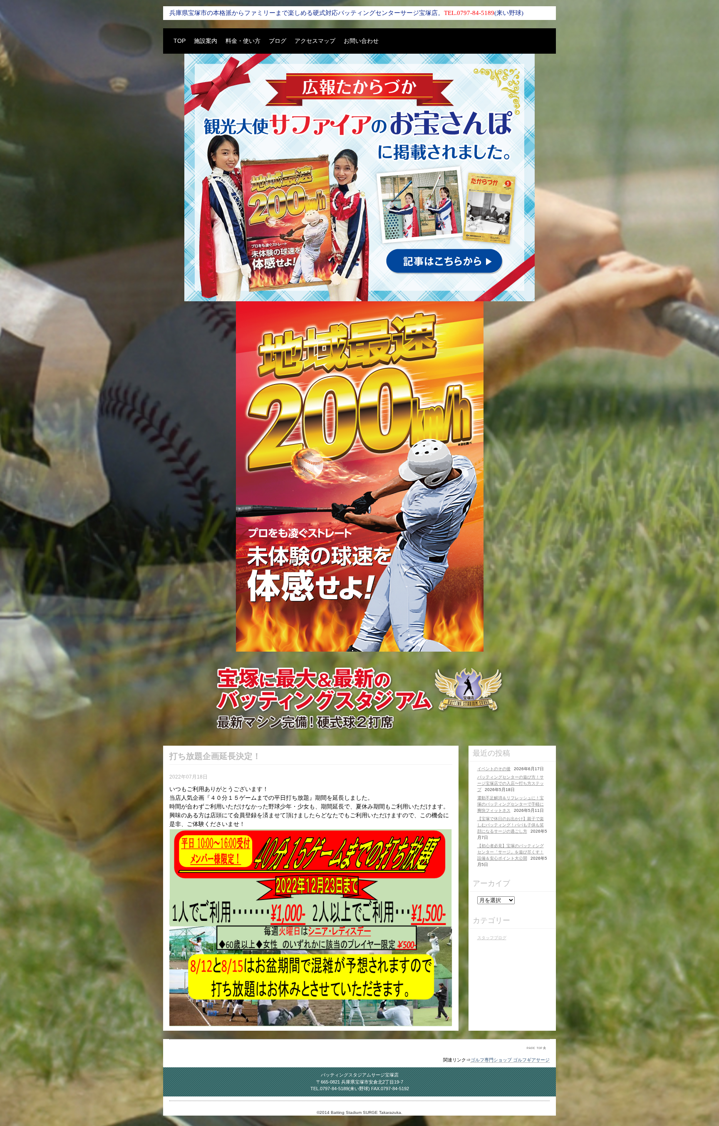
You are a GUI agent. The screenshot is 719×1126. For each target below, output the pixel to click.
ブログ (277, 40)
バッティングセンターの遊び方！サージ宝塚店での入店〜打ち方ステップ (510, 783)
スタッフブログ (491, 937)
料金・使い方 (243, 40)
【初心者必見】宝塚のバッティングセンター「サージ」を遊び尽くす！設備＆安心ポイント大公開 (510, 852)
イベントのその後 (494, 768)
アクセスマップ (315, 40)
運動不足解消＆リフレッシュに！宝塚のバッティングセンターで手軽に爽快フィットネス (510, 804)
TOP (180, 40)
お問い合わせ (361, 40)
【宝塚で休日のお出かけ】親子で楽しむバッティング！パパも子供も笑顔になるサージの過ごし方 (510, 824)
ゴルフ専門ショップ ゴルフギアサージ (510, 1059)
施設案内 (205, 40)
